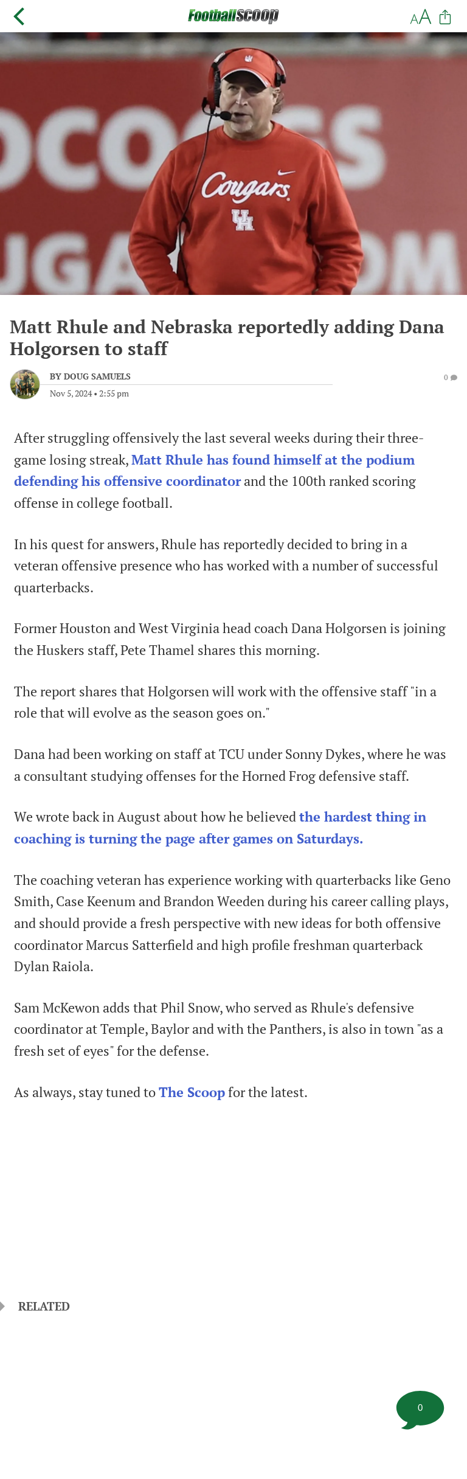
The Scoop (192, 1092)
